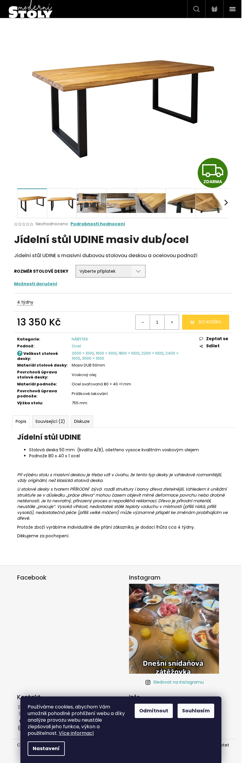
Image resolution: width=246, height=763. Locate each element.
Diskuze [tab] (82, 421)
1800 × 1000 (129, 353)
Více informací (76, 733)
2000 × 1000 (83, 353)
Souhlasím (196, 710)
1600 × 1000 (106, 353)
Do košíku (210, 322)
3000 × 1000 (93, 358)
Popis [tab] (21, 421)
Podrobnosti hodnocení (97, 224)
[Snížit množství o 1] (143, 322)
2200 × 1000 (152, 353)
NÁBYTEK (80, 339)
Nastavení (46, 748)
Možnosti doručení (35, 284)
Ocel (76, 346)
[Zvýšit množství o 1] (171, 322)
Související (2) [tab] (50, 421)
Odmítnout (153, 710)
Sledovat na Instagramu (178, 682)
